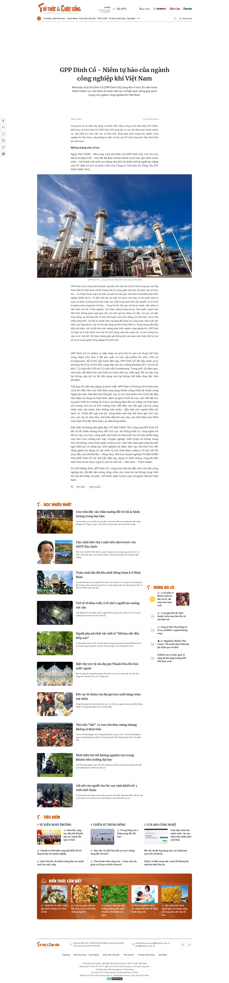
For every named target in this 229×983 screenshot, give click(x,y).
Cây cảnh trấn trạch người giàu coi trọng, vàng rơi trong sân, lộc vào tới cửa (174, 910)
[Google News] (3, 154)
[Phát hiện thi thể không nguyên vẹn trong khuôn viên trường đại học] (55, 765)
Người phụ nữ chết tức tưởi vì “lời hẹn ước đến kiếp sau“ (107, 636)
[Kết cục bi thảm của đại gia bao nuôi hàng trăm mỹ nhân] (55, 704)
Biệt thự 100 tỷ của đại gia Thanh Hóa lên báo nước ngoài (107, 666)
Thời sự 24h (102, 18)
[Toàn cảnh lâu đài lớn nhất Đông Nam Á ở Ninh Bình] (55, 582)
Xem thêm (138, 18)
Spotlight (131, 18)
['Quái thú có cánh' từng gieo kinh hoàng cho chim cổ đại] (54, 894)
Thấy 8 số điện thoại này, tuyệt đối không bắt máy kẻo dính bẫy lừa (166, 863)
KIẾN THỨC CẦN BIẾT (65, 880)
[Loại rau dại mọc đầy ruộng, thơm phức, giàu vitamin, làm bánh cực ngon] (114, 894)
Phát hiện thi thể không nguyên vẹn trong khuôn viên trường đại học (105, 757)
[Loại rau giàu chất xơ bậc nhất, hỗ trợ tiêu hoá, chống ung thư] (84, 894)
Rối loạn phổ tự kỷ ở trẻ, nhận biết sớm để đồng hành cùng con (144, 908)
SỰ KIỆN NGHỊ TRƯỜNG (55, 824)
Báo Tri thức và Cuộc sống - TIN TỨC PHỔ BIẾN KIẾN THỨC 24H (59, 8)
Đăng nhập (187, 18)
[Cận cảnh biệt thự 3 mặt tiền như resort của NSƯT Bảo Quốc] (55, 552)
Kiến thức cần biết (87, 18)
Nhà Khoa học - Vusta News (65, 18)
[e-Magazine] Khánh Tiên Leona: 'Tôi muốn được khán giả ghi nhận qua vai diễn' (173, 644)
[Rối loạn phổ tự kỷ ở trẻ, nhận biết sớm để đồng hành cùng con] (144, 894)
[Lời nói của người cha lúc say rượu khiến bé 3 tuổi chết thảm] (55, 795)
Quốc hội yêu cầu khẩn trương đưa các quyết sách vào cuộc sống (60, 863)
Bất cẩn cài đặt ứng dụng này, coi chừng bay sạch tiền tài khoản (165, 852)
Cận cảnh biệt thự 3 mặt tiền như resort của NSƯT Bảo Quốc (106, 544)
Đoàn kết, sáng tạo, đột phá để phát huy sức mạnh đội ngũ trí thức (73, 835)
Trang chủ (39, 18)
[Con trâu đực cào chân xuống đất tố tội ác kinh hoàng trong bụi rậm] (55, 522)
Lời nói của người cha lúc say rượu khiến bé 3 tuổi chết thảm (106, 788)
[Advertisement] (114, 41)
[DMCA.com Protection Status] (114, 978)
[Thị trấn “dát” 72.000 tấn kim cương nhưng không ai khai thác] (55, 735)
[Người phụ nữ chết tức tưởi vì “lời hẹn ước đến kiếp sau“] (55, 643)
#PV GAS (80, 487)
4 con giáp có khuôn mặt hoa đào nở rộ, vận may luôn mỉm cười (165, 599)
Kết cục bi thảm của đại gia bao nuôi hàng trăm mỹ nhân (108, 697)
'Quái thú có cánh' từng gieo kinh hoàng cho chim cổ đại (54, 908)
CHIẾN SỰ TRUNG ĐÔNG (109, 824)
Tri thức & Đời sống (117, 18)
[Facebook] (3, 120)
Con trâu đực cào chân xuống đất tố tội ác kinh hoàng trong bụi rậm (108, 514)
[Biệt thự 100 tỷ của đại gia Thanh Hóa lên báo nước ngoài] (55, 674)
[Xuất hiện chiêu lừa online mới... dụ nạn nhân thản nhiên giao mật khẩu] (156, 837)
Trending (47, 18)
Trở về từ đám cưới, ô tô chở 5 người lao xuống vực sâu (108, 605)
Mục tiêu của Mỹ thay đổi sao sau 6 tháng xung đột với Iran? (113, 852)
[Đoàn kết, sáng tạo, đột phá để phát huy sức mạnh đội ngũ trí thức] (49, 837)
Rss (189, 944)
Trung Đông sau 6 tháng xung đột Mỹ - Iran (127, 833)
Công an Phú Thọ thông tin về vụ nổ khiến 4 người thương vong (172, 630)
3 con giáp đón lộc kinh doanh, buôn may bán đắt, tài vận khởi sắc (171, 616)
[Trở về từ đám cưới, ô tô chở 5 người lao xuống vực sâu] (55, 613)
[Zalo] (3, 127)
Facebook (182, 944)
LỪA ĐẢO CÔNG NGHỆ (161, 824)
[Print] (3, 140)
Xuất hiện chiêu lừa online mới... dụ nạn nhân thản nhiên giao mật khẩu (181, 835)
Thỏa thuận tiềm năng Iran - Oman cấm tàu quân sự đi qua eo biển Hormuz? (114, 863)
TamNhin (187, 8)
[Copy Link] (3, 147)
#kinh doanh (95, 487)
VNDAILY (159, 8)
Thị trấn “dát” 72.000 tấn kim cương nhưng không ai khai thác (106, 727)
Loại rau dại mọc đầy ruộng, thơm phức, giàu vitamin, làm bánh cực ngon (113, 910)
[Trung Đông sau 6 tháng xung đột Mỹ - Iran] (102, 837)
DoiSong (174, 8)
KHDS (144, 8)
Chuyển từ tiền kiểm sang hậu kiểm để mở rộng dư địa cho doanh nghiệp (59, 852)
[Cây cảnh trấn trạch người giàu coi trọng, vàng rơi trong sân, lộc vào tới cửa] (175, 894)
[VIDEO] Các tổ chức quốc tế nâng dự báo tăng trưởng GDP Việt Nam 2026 (171, 658)
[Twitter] (3, 134)
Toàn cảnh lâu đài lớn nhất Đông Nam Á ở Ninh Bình (108, 575)
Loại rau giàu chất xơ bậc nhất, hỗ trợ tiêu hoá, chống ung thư (83, 908)
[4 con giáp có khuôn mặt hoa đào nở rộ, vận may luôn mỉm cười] (182, 599)
